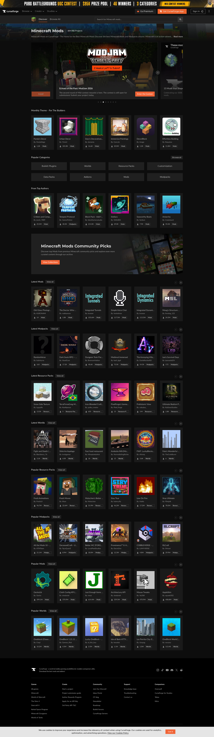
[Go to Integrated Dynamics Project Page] (145, 304)
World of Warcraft (38, 697)
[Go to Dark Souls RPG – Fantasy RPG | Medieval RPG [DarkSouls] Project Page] (68, 351)
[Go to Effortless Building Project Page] (171, 132)
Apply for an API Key (70, 701)
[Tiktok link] (162, 670)
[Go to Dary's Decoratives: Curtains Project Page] (94, 132)
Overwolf (158, 689)
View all (50, 282)
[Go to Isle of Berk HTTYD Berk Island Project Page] (119, 633)
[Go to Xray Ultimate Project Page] (171, 492)
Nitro (157, 701)
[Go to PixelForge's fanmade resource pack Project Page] (119, 398)
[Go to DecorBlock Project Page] (145, 132)
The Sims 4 (35, 701)
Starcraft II (35, 705)
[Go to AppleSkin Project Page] (171, 586)
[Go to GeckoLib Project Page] (42, 586)
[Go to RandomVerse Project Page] (42, 351)
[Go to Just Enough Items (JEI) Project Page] (94, 586)
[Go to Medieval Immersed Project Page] (119, 351)
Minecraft (35, 693)
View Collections (50, 262)
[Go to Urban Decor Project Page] (68, 132)
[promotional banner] (107, 3)
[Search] (180, 19)
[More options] (209, 11)
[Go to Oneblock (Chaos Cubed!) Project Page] (42, 633)
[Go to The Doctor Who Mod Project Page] (68, 304)
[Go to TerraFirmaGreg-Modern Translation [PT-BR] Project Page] (68, 398)
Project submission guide (71, 693)
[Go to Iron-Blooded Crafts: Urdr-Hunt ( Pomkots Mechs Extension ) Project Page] (94, 398)
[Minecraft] (33, 19)
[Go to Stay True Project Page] (119, 492)
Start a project (67, 689)
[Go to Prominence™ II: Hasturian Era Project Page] (119, 539)
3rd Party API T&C (69, 705)
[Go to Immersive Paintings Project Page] (119, 132)
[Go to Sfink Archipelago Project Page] (68, 445)
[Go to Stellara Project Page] (119, 210)
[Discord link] (171, 670)
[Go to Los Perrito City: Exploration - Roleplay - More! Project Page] (145, 633)
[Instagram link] (157, 670)
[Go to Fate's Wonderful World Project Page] (171, 445)
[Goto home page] (10, 11)
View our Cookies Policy (118, 733)
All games (34, 689)
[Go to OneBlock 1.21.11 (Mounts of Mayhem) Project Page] (68, 633)
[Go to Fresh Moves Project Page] (68, 492)
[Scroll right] (181, 283)
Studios (51, 11)
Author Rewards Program (71, 697)
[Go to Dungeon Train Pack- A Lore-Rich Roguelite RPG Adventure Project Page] (94, 351)
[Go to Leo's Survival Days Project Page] (171, 351)
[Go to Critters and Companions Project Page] (42, 210)
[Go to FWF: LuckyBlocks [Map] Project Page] (145, 445)
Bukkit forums (98, 709)
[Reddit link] (181, 670)
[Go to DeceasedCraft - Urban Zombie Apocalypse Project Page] (68, 539)
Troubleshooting (130, 693)
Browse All (55, 19)
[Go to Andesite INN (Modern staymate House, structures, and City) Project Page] (119, 445)
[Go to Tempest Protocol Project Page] (68, 210)
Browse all (176, 157)
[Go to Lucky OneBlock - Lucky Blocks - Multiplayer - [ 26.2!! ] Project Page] (94, 633)
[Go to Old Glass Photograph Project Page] (42, 304)
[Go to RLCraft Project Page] (171, 539)
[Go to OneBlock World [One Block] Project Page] (171, 633)
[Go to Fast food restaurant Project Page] (94, 445)
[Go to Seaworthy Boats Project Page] (145, 210)
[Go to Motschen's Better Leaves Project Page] (94, 492)
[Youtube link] (167, 670)
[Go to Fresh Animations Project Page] (42, 492)
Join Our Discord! (100, 689)
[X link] (176, 670)
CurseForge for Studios (163, 693)
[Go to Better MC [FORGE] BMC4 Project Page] (94, 539)
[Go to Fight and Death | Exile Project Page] (42, 445)
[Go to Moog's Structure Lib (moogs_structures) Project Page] (171, 304)
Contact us (128, 697)
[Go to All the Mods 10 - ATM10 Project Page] (42, 539)
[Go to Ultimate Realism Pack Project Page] (171, 398)
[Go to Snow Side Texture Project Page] (42, 398)
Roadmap (96, 705)
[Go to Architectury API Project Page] (119, 586)
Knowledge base (130, 689)
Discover (43, 19)
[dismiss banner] (210, 3)
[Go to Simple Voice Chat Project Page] (119, 304)
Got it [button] (170, 732)
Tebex (157, 697)
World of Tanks (37, 718)
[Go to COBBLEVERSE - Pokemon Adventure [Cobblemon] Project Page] (145, 539)
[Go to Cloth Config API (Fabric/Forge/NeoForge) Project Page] (68, 586)
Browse (25, 11)
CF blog (96, 697)
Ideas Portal (97, 693)
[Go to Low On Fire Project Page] (145, 492)
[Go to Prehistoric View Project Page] (145, 398)
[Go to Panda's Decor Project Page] (42, 132)
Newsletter (97, 701)
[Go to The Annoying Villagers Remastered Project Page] (145, 351)
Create (38, 11)
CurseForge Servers (100, 713)
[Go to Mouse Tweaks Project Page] (145, 586)
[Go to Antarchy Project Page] (171, 210)
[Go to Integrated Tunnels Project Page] (94, 304)
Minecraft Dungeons (39, 713)
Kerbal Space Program (39, 709)
